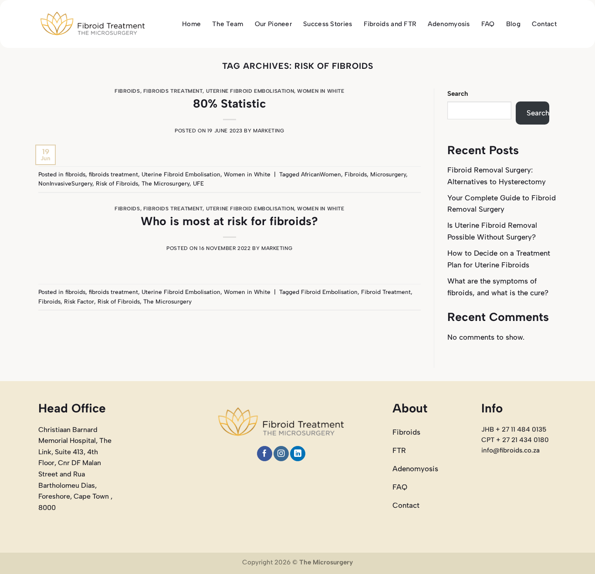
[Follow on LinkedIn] (297, 453)
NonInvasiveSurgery (65, 183)
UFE (198, 183)
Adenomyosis (449, 24)
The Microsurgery (165, 183)
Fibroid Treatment (386, 291)
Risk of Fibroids (117, 183)
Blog (513, 24)
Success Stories (327, 24)
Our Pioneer (273, 24)
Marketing (268, 131)
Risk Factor (79, 301)
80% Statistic (229, 103)
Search (457, 94)
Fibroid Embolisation (329, 291)
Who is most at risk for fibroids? (229, 221)
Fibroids (356, 174)
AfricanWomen (321, 174)
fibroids (127, 91)
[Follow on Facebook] (264, 453)
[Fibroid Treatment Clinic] (92, 24)
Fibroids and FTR (390, 24)
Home (191, 24)
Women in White (320, 91)
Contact (544, 24)
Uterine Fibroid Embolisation (250, 91)
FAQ (488, 24)
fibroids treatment (173, 91)
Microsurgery (388, 174)
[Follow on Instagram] (281, 453)
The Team (227, 24)
